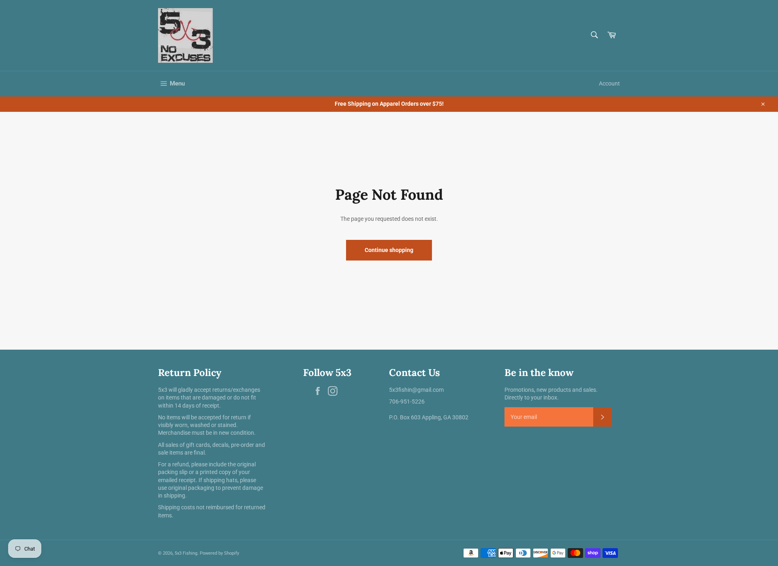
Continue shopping (389, 250)
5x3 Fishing (186, 553)
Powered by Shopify (219, 553)
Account (609, 83)
